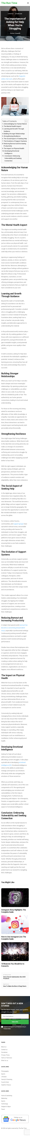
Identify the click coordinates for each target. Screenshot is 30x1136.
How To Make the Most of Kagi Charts (14, 986)
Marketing (4, 1098)
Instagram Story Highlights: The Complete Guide (13, 911)
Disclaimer (4, 1052)
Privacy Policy (7, 1028)
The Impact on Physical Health (14, 148)
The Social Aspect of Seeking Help (15, 138)
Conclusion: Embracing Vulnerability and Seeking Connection (12, 158)
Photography (5, 1071)
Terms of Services (6, 1058)
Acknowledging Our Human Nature (15, 124)
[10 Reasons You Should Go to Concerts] (15, 951)
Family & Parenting (6, 1079)
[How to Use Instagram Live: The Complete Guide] (15, 924)
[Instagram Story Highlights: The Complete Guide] (15, 897)
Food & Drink (5, 1082)
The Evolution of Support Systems (15, 141)
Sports (3, 1074)
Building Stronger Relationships (14, 134)
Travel (3, 1109)
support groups (18, 524)
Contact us (4, 1049)
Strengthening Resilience (12, 136)
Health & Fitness (6, 1085)
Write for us (4, 1060)
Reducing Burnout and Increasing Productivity (15, 145)
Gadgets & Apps (6, 1106)
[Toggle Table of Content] (25, 121)
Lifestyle (10, 13)
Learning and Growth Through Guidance (14, 130)
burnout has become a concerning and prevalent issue (14, 627)
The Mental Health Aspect (12, 126)
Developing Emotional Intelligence (11, 152)
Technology (4, 1104)
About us (3, 1047)
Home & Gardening (6, 1095)
